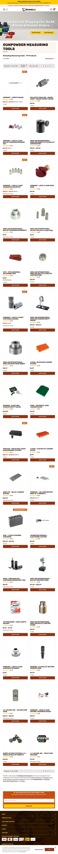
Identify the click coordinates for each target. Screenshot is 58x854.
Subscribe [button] (29, 806)
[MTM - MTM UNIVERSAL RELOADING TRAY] (15, 257)
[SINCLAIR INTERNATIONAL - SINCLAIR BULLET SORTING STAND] (42, 607)
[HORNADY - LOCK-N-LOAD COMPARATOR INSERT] (15, 652)
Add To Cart (15, 108)
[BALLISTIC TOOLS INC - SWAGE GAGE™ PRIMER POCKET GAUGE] (42, 82)
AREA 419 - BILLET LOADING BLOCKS (13, 492)
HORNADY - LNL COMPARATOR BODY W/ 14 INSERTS (41, 492)
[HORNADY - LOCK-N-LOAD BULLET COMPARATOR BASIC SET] (15, 126)
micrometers (45, 777)
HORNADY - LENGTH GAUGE (13, 97)
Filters (7, 58)
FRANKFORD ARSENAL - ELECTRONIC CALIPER (39, 536)
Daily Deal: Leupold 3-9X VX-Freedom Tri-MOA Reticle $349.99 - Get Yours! (29, 5)
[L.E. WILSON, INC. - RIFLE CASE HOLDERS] (42, 738)
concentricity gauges (18, 779)
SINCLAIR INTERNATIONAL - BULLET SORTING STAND (40, 579)
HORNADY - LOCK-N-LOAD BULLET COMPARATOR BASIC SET (14, 142)
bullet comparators (36, 777)
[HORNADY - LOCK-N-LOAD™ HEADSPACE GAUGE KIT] (15, 171)
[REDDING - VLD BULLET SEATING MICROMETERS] (42, 652)
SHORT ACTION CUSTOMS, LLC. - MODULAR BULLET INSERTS (15, 754)
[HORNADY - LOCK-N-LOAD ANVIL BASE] (42, 171)
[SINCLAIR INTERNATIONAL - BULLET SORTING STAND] (42, 564)
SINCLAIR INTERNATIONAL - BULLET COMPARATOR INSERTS (15, 229)
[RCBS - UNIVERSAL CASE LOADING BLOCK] (42, 391)
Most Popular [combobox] (49, 58)
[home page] (29, 9)
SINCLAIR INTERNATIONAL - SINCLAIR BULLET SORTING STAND (40, 623)
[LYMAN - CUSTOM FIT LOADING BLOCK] (42, 434)
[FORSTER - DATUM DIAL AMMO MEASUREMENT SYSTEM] (15, 434)
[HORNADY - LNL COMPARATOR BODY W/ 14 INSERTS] (42, 477)
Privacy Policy (22, 851)
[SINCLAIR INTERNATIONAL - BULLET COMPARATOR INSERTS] (15, 214)
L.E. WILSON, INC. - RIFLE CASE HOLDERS (41, 754)
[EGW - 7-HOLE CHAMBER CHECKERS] (15, 520)
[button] (4, 9)
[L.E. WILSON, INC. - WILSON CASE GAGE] (15, 695)
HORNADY (47, 779)
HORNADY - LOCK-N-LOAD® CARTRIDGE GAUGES (13, 318)
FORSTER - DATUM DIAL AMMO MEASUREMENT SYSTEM (14, 449)
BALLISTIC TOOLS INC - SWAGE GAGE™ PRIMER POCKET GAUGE (42, 98)
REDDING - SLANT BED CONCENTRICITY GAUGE (12, 406)
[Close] (55, 847)
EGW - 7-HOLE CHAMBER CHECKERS (12, 536)
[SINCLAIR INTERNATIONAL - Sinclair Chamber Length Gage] (42, 214)
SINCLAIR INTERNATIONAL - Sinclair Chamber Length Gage (41, 229)
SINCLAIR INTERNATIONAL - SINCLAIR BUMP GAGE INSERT (14, 362)
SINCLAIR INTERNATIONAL (10, 781)
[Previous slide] (2, 26)
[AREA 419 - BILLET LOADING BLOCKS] (15, 477)
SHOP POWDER (36, 32)
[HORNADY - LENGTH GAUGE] (15, 82)
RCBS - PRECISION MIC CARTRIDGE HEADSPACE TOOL (14, 579)
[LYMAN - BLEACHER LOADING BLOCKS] (42, 347)
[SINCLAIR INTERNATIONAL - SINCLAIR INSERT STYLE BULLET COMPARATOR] (42, 126)
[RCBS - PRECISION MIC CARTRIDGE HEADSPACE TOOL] (15, 564)
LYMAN (23, 781)
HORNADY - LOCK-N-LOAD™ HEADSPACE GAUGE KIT (13, 186)
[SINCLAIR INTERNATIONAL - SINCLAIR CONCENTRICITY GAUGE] (42, 302)
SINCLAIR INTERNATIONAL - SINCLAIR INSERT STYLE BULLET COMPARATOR (42, 142)
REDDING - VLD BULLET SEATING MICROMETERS (42, 667)
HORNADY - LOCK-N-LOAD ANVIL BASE (42, 186)
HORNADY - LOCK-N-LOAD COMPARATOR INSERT (12, 667)
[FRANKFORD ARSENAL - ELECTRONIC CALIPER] (42, 520)
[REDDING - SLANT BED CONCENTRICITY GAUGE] (15, 391)
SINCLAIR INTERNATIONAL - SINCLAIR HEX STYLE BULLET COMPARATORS (41, 273)
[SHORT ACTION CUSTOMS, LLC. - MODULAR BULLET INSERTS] (15, 738)
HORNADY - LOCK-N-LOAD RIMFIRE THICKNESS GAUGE (40, 710)
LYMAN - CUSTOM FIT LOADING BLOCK (41, 449)
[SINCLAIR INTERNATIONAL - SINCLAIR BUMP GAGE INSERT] (15, 347)
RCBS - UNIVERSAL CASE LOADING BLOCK (39, 406)
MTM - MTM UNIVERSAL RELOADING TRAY (11, 272)
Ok (49, 849)
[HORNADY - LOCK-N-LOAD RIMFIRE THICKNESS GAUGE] (42, 695)
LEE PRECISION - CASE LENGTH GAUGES (14, 622)
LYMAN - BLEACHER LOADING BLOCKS (41, 362)
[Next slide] (55, 26)
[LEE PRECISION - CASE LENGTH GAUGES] (15, 607)
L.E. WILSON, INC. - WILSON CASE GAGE (15, 710)
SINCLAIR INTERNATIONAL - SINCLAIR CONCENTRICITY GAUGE (40, 319)
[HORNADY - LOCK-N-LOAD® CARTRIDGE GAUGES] (15, 302)
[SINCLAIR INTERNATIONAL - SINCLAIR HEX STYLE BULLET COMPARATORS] (42, 257)
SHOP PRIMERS (48, 32)
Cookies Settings (39, 849)
